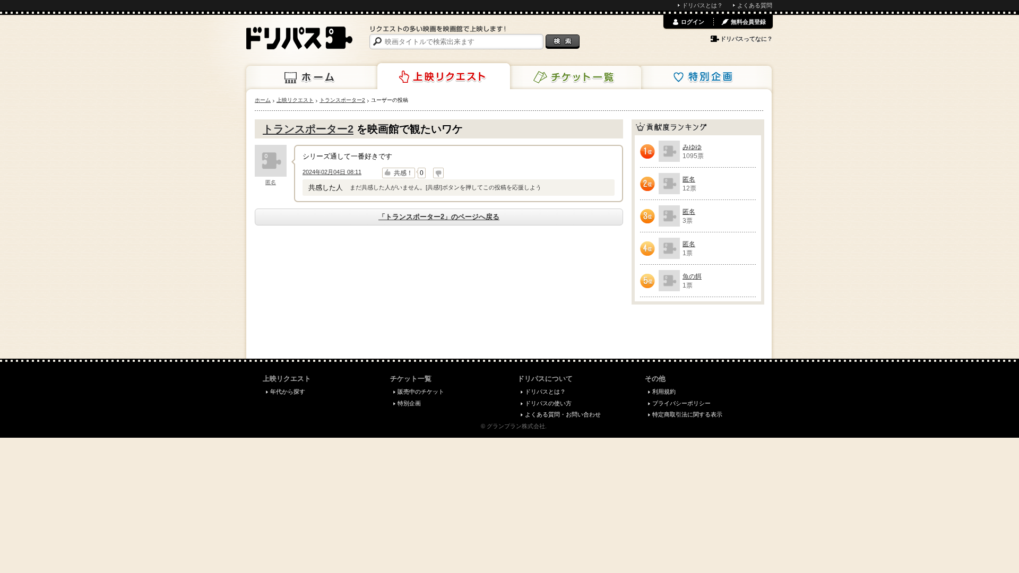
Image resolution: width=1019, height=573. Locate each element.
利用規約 (664, 391)
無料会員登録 (748, 22)
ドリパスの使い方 (548, 403)
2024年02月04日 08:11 (332, 172)
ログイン (692, 22)
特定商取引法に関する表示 (687, 414)
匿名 (270, 182)
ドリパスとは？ (702, 5)
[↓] (438, 173)
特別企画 (705, 77)
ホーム (312, 77)
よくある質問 (754, 5)
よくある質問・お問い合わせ (563, 414)
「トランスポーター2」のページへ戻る (438, 217)
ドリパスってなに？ (746, 39)
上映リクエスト (443, 76)
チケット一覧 (574, 77)
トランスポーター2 (308, 129)
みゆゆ (692, 147)
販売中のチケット (421, 391)
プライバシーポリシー (681, 403)
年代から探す (287, 391)
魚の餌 (692, 276)
